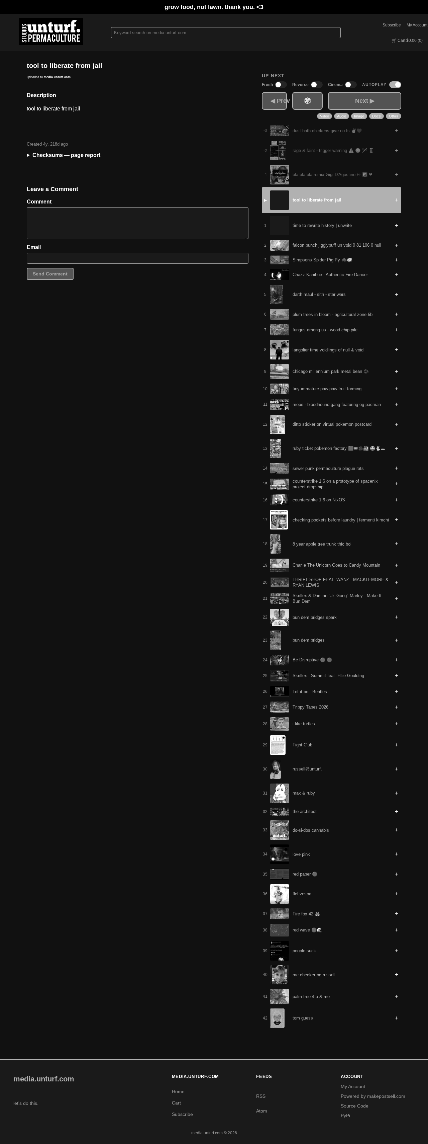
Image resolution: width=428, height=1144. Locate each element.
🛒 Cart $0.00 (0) (407, 40)
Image (359, 116)
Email (34, 247)
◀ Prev (279, 100)
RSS (260, 1096)
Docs (376, 116)
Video (324, 116)
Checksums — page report (66, 155)
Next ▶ (364, 100)
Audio (341, 116)
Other (393, 116)
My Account (417, 25)
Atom (261, 1111)
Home (178, 1091)
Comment (39, 202)
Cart (176, 1103)
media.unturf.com (57, 77)
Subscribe (392, 25)
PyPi (345, 1115)
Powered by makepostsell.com (373, 1096)
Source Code (354, 1106)
